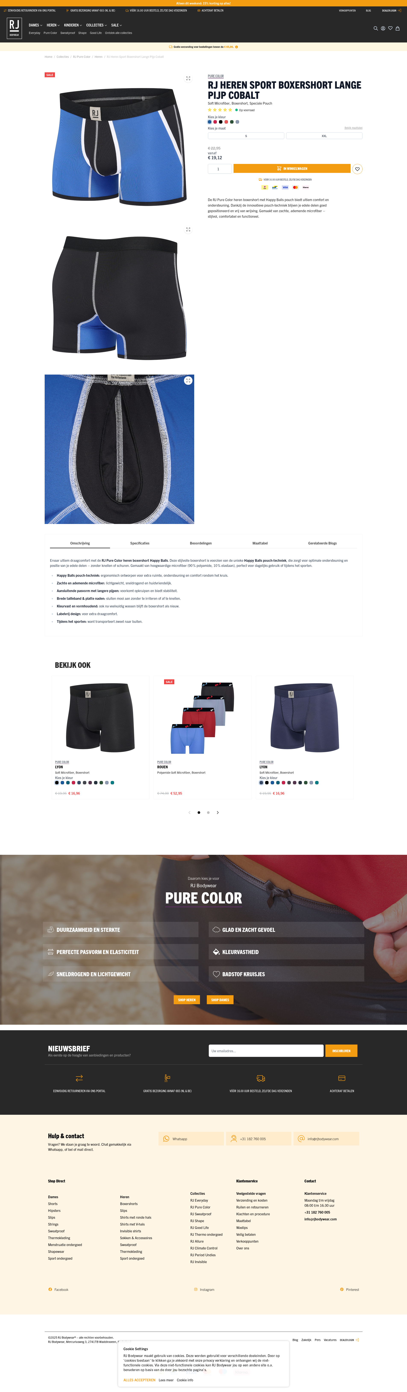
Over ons (242, 1248)
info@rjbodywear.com (320, 1219)
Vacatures (330, 1340)
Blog (295, 1340)
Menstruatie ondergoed (65, 1244)
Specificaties (139, 543)
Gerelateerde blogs (322, 543)
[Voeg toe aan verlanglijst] (390, 28)
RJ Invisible (198, 1261)
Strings (53, 1224)
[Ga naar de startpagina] (14, 28)
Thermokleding (59, 1238)
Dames (53, 1197)
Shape (82, 33)
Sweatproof (67, 33)
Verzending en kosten (251, 1200)
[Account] (383, 28)
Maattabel (260, 543)
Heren (99, 56)
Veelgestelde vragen (251, 1193)
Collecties (63, 56)
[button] (221, 109)
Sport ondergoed (60, 1258)
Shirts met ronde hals (135, 1217)
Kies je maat (217, 128)
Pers (317, 1340)
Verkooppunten (247, 1241)
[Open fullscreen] (188, 78)
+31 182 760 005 (317, 1212)
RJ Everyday (199, 1200)
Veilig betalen (246, 1234)
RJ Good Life (199, 1227)
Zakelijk (306, 1340)
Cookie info (185, 1380)
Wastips (242, 1227)
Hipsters (54, 1210)
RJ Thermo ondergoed (206, 1234)
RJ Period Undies (203, 1255)
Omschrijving (80, 543)
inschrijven (341, 1051)
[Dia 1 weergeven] (199, 812)
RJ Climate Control (203, 1248)
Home (48, 56)
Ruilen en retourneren (252, 1207)
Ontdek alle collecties (118, 33)
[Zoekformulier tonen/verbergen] (375, 28)
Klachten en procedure (253, 1214)
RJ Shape (197, 1220)
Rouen (162, 766)
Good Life (96, 33)
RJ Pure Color (81, 56)
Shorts (52, 1203)
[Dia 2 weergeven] (208, 812)
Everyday (34, 33)
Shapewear (56, 1251)
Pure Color (50, 33)
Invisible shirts (130, 1231)
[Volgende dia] (217, 812)
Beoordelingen (201, 543)
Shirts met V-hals (132, 1224)
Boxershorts (129, 1203)
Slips (51, 1217)
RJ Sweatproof (200, 1214)
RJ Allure (197, 1241)
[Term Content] (236, 47)
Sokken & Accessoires (136, 1238)
